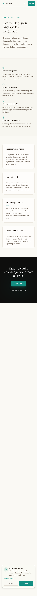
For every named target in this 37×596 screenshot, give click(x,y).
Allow (26, 583)
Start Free (18, 284)
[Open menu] (24, 3)
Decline (11, 583)
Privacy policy (8, 578)
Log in (31, 3)
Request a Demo (17, 291)
